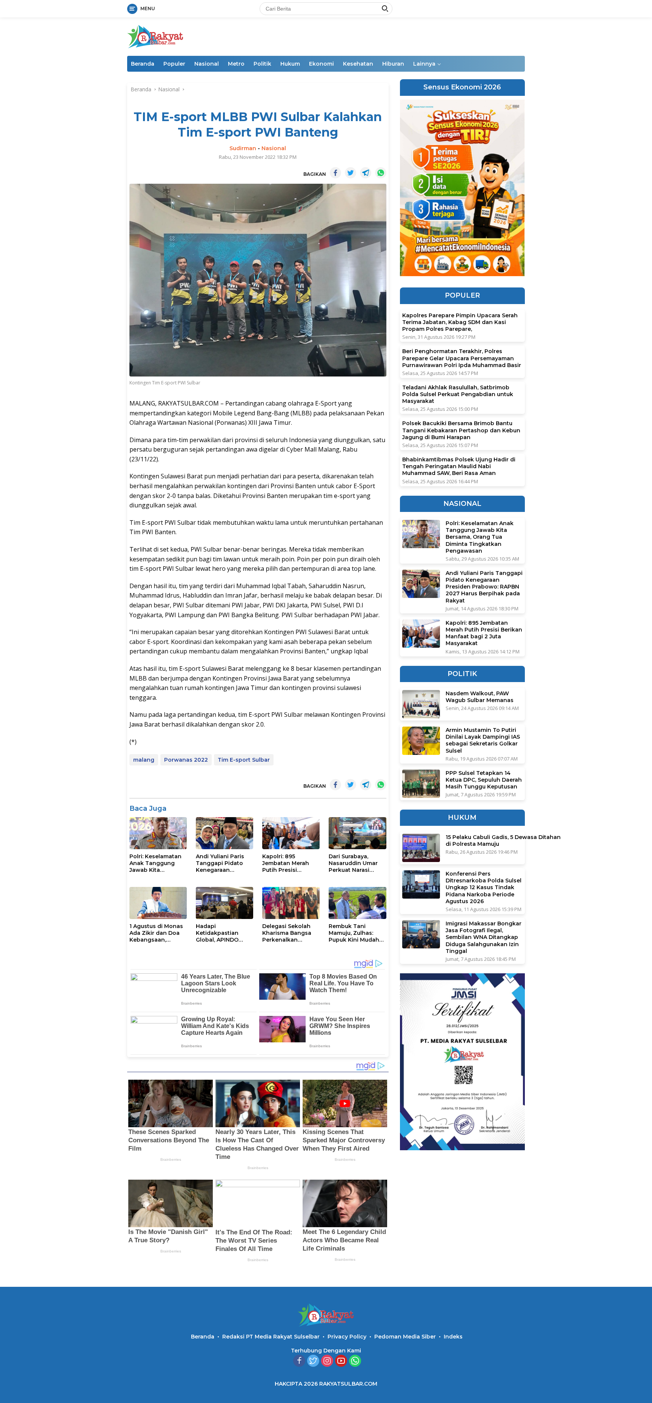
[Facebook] (299, 1361)
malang (143, 759)
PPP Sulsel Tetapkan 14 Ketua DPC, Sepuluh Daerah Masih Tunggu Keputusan (484, 780)
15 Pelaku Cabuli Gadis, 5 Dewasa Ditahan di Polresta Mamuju (503, 840)
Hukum (290, 63)
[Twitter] (313, 1361)
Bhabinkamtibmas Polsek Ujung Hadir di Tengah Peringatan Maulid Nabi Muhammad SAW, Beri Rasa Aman (458, 466)
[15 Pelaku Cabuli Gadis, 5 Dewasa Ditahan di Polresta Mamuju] (421, 848)
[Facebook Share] (335, 172)
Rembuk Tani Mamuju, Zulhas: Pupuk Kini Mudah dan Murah (354, 933)
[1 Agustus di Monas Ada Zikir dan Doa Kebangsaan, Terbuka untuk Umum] (158, 903)
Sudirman (242, 148)
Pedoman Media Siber (405, 1336)
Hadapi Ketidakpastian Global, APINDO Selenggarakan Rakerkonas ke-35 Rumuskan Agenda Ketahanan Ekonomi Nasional (224, 933)
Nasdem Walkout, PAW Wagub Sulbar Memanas (480, 697)
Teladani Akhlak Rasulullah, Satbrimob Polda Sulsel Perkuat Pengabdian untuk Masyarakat (457, 394)
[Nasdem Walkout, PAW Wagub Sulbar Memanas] (421, 704)
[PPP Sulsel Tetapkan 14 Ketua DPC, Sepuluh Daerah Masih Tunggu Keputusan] (421, 784)
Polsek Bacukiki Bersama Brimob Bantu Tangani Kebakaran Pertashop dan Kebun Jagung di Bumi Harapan (461, 430)
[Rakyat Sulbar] (155, 36)
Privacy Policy (347, 1336)
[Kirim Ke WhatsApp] (380, 172)
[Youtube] (341, 1361)
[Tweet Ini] (350, 172)
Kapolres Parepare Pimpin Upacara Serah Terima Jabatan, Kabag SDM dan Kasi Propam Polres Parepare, (460, 322)
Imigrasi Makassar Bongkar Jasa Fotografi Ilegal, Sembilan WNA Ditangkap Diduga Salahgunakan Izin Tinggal (483, 937)
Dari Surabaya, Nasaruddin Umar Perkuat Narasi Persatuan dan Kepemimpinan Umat (353, 863)
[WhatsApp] (355, 1361)
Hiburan (393, 63)
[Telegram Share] (365, 172)
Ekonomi (321, 63)
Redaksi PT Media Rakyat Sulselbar (271, 1336)
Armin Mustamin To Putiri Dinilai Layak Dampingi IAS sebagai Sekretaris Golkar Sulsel (483, 740)
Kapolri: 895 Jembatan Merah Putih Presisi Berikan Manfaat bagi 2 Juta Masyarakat (285, 863)
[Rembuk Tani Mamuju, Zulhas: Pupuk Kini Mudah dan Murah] (357, 903)
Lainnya (424, 63)
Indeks (453, 1336)
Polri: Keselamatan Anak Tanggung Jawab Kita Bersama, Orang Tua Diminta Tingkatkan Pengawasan (157, 863)
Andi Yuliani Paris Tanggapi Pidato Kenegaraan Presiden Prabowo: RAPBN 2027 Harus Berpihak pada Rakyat (222, 863)
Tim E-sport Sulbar (244, 759)
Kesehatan (358, 63)
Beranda (142, 63)
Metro (236, 63)
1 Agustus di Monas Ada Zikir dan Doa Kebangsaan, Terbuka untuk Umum (156, 933)
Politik (262, 63)
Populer (174, 63)
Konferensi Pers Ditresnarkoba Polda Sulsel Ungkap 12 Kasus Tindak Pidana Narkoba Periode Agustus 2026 (483, 887)
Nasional (206, 63)
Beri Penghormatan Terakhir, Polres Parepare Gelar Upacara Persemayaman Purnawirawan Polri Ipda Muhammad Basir (461, 358)
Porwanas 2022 (186, 759)
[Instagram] (327, 1361)
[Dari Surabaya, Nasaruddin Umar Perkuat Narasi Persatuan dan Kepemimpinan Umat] (357, 833)
